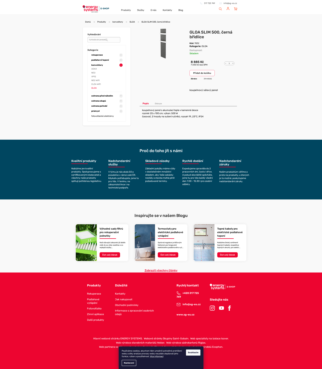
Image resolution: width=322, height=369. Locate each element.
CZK (211, 7)
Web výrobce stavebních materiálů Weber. (140, 342)
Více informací (156, 356)
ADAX (94, 69)
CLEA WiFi (96, 84)
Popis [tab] (146, 103)
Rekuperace (94, 293)
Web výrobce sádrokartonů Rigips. (186, 342)
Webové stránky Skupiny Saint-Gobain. (166, 338)
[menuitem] (126, 8)
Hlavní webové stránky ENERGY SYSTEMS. (118, 338)
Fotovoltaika (94, 308)
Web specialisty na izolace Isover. (209, 338)
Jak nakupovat (123, 299)
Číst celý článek (109, 255)
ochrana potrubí (99, 106)
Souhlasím (193, 352)
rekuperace (97, 55)
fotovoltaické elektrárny (102, 116)
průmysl (95, 111)
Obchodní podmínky (126, 305)
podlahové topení (100, 60)
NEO (93, 73)
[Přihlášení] (228, 7)
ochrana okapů (98, 101)
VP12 (93, 76)
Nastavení (129, 363)
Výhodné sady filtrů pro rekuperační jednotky (111, 232)
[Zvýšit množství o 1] (233, 63)
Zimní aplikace (95, 314)
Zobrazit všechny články (161, 270)
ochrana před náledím (102, 96)
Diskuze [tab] (158, 103)
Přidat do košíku (202, 73)
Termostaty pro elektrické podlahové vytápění (170, 232)
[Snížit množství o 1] (225, 63)
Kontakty (120, 293)
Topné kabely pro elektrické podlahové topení (230, 232)
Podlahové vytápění (93, 301)
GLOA (94, 88)
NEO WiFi (95, 80)
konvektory (97, 65)
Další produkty (95, 319)
